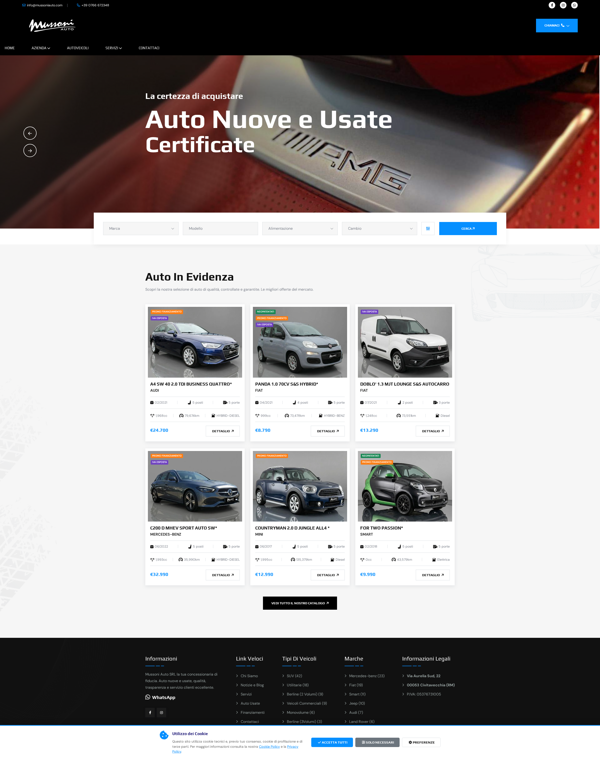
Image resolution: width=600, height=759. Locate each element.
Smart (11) (357, 694)
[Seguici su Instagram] (161, 712)
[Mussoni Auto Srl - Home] (52, 25)
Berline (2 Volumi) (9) (305, 694)
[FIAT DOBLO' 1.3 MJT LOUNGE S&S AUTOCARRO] (405, 341)
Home (10, 48)
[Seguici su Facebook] (150, 712)
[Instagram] (563, 5)
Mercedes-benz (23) (367, 675)
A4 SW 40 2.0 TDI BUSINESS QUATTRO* (191, 384)
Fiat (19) (356, 685)
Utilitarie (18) (298, 685)
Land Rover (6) (362, 721)
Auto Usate (250, 703)
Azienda (39, 48)
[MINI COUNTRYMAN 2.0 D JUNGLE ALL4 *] (300, 486)
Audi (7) (356, 712)
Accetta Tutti (334, 742)
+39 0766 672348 (95, 5)
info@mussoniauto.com (44, 5)
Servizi (111, 48)
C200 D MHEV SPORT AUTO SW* (183, 527)
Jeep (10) (357, 703)
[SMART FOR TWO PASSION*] (405, 486)
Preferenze (423, 742)
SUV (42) (294, 675)
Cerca (466, 228)
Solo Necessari (379, 742)
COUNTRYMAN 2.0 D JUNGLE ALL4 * (292, 527)
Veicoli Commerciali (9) (307, 703)
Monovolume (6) (301, 712)
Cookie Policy (269, 746)
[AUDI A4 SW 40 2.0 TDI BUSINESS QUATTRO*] (195, 341)
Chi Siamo (249, 675)
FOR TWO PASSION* (381, 527)
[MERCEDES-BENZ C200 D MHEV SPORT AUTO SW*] (195, 486)
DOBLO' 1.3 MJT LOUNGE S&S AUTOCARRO (404, 384)
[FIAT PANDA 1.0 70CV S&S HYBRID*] (300, 341)
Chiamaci (552, 25)
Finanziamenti (253, 712)
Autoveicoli (78, 48)
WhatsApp (163, 697)
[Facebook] (552, 5)
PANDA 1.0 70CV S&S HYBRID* (286, 384)
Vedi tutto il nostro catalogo (298, 603)
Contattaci (149, 48)
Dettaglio (221, 431)
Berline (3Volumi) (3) (304, 721)
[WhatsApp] (574, 5)
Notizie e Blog (252, 685)
